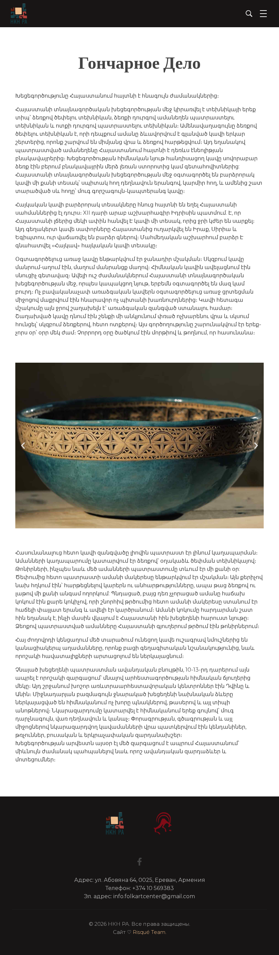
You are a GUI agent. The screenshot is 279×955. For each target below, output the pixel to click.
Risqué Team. (149, 932)
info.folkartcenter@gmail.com (154, 896)
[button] (23, 445)
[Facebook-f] (139, 861)
